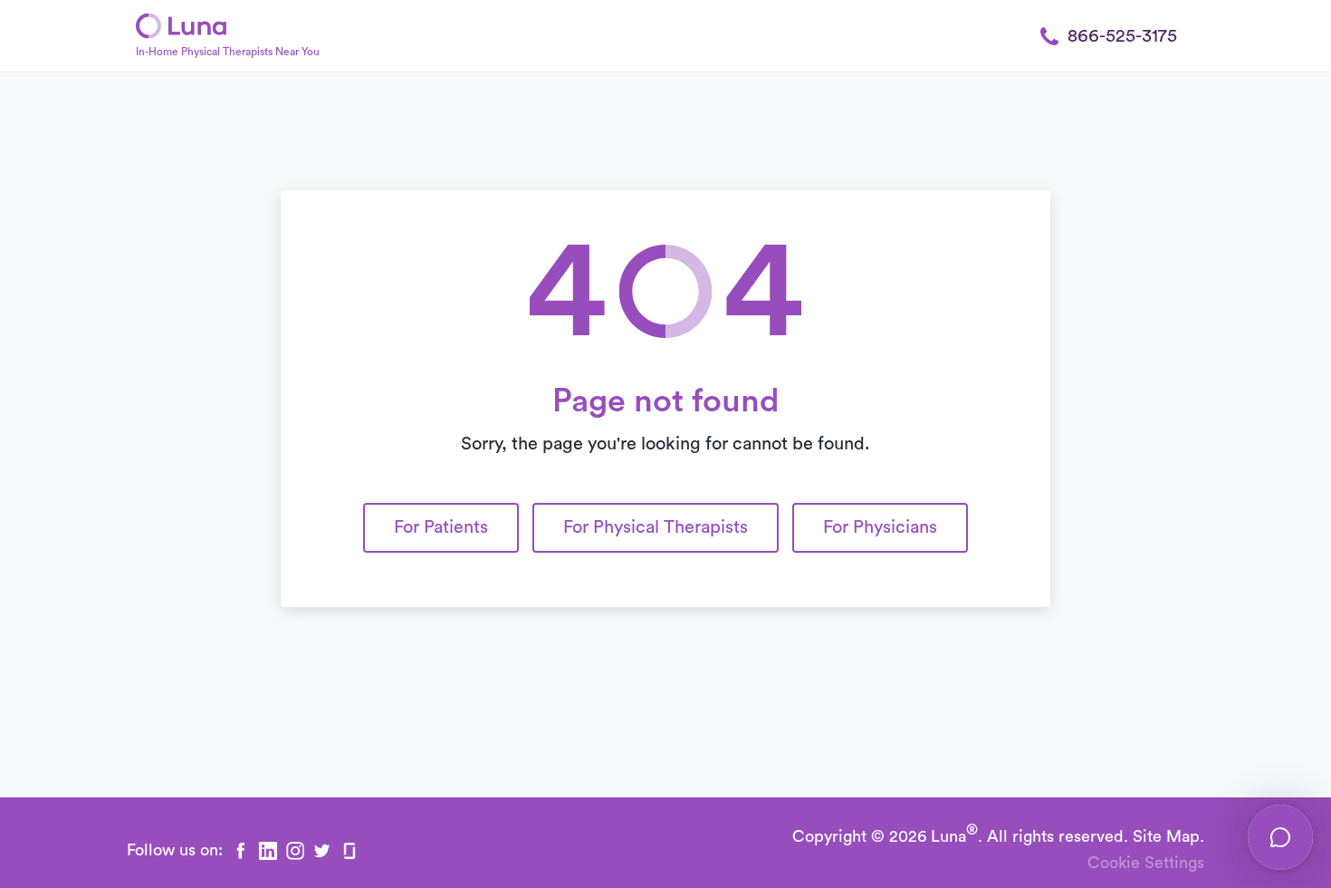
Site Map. (1168, 836)
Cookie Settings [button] (1145, 862)
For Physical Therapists (655, 527)
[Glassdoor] (349, 851)
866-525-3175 (1122, 36)
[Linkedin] (268, 851)
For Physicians (880, 527)
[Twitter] (322, 851)
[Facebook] (241, 851)
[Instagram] (295, 851)
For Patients (441, 527)
